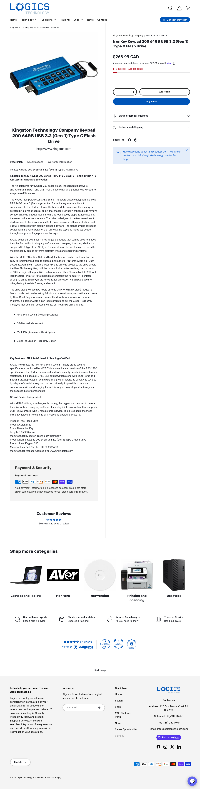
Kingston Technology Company (128, 35)
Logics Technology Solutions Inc (30, 777)
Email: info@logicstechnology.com (169, 728)
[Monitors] (63, 575)
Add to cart (164, 92)
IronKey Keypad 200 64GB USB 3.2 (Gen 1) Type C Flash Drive (41, 27)
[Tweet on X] (123, 140)
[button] (188, 8)
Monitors (63, 596)
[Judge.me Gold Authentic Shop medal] (118, 644)
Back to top (100, 670)
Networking (100, 596)
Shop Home (15, 27)
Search (119, 700)
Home (13, 19)
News (90, 19)
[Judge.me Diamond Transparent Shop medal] (105, 644)
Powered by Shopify (53, 777)
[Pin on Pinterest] (136, 140)
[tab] (16, 162)
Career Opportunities (126, 729)
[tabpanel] (54, 310)
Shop (76, 19)
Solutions (47, 19)
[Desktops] (174, 575)
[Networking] (100, 575)
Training (65, 19)
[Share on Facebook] (129, 140)
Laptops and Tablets (26, 596)
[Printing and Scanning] (137, 575)
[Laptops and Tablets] (26, 575)
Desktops (174, 596)
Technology (27, 19)
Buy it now (151, 101)
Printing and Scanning (137, 598)
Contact (102, 19)
